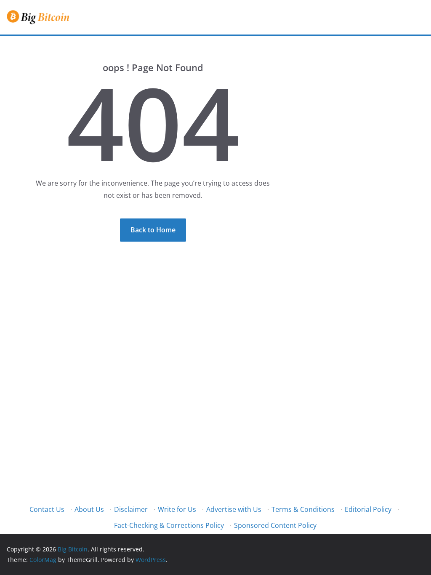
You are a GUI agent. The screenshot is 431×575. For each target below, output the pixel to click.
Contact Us (46, 509)
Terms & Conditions (303, 509)
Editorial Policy (368, 509)
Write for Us (177, 509)
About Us (89, 509)
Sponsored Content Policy (275, 525)
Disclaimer (131, 509)
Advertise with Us (233, 509)
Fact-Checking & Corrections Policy (169, 525)
